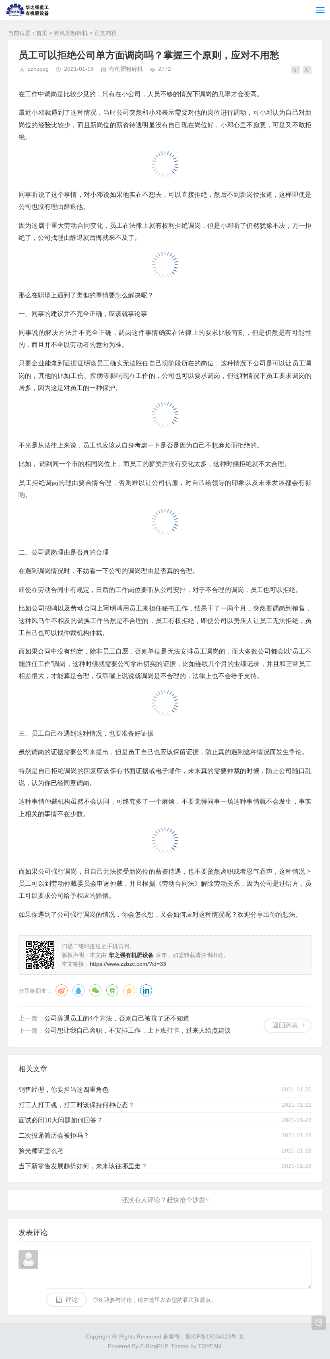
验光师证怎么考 (41, 1150)
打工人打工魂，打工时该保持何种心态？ (76, 1104)
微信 (95, 990)
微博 (62, 990)
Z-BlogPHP (153, 1346)
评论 (71, 1299)
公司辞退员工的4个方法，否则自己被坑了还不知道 (117, 1018)
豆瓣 (112, 990)
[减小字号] (307, 70)
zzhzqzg (38, 69)
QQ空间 (129, 990)
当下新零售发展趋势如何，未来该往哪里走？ (83, 1166)
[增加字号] (295, 70)
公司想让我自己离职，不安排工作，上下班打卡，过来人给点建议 (137, 1030)
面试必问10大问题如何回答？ (61, 1120)
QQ (78, 990)
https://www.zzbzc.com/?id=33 (128, 964)
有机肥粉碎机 (71, 33)
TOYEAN (209, 1346)
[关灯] (318, 1323)
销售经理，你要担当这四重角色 (64, 1089)
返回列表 (285, 1025)
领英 (146, 990)
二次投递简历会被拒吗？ (54, 1135)
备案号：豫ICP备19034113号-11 (203, 1336)
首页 (41, 33)
